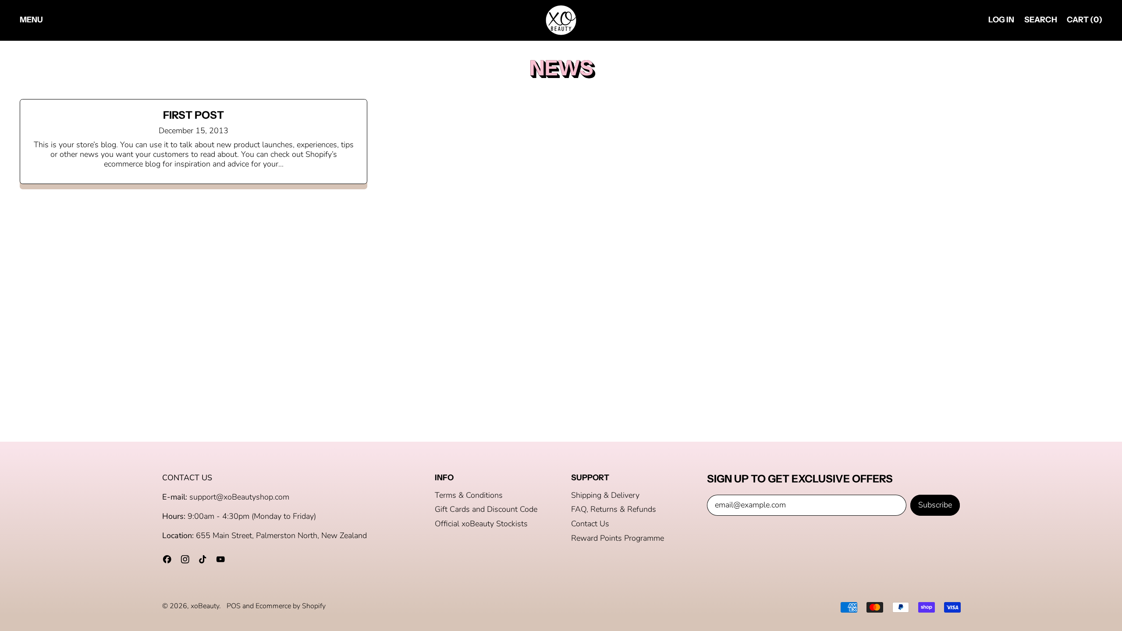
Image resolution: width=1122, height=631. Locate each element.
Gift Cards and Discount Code (486, 509)
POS (234, 606)
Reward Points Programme (617, 538)
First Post (193, 115)
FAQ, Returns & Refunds (613, 509)
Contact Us (590, 523)
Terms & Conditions (469, 495)
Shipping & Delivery (605, 495)
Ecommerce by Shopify (291, 606)
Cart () (1084, 21)
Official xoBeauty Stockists (481, 523)
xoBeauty (205, 606)
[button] (1040, 20)
